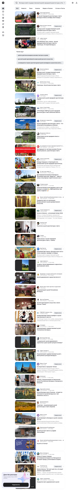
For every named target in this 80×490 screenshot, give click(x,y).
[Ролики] (3, 27)
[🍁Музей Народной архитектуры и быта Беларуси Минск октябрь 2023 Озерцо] (25, 17)
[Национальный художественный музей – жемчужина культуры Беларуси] (25, 355)
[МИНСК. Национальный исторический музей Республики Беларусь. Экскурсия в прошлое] (25, 380)
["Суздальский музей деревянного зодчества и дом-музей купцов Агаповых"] (25, 342)
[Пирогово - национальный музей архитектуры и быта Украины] (25, 406)
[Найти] (3, 14)
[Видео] (3, 24)
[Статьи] (3, 20)
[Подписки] (3, 11)
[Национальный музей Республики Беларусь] (25, 291)
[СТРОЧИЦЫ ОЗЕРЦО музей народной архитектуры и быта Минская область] (25, 112)
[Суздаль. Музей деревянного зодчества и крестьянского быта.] (25, 265)
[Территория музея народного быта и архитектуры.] (25, 137)
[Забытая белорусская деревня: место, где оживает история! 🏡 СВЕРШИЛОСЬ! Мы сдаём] (25, 188)
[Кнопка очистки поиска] (64, 2)
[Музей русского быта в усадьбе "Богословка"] (25, 432)
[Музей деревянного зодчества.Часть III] (25, 278)
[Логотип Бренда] (3, 3)
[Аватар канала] (38, 13)
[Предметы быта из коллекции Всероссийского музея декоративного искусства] (25, 201)
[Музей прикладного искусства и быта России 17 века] (25, 304)
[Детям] (3, 35)
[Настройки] (72, 3)
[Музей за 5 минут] (25, 444)
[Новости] (3, 17)
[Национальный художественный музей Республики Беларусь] (25, 329)
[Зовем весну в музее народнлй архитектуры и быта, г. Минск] (25, 240)
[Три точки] (63, 13)
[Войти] (76, 2)
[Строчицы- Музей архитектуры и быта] (25, 86)
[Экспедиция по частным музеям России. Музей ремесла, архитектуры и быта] (25, 150)
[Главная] (3, 8)
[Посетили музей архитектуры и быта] (25, 227)
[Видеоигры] (3, 32)
